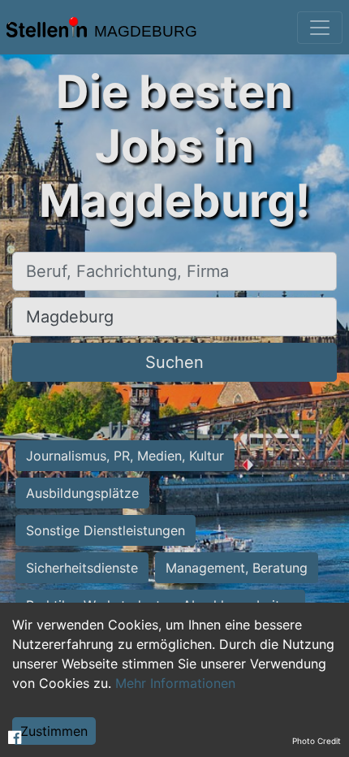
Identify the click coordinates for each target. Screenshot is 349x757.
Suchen (174, 362)
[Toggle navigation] (320, 27)
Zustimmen (54, 731)
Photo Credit (316, 741)
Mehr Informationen (175, 683)
